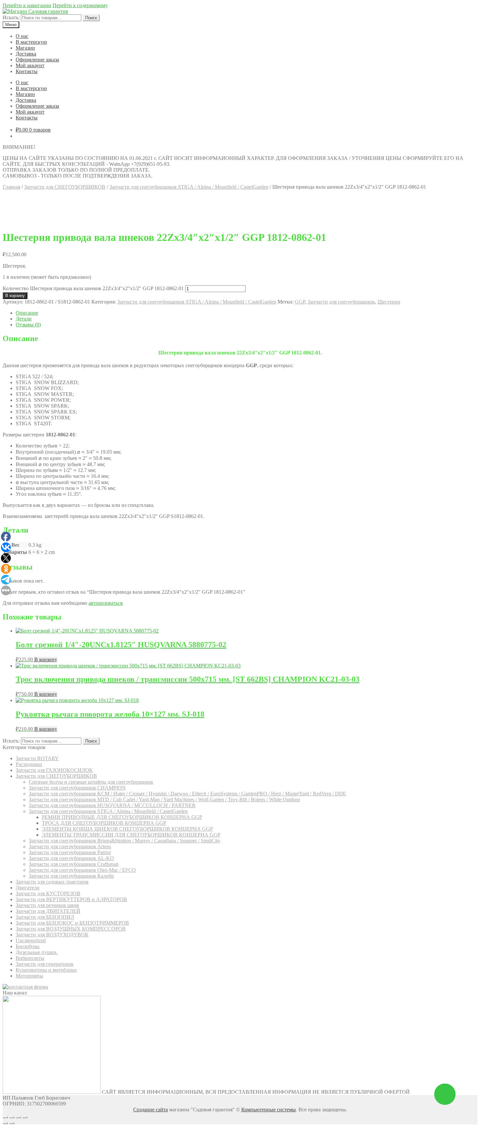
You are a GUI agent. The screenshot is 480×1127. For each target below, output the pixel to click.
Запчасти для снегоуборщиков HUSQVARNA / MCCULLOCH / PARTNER (112, 805)
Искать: (11, 17)
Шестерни (388, 302)
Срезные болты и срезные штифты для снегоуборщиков (91, 782)
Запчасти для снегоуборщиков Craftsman (74, 864)
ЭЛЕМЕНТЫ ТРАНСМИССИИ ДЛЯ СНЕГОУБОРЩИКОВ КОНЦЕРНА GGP (131, 834)
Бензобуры (28, 946)
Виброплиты (30, 958)
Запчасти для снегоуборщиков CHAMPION (77, 787)
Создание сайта (150, 1109)
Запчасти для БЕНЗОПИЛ (45, 917)
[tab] (246, 313)
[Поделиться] (11, 1117)
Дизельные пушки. (37, 952)
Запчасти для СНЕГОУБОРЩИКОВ (64, 187)
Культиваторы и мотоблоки (46, 970)
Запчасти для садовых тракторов (52, 881)
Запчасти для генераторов (44, 964)
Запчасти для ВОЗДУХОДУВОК (52, 934)
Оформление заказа (37, 59)
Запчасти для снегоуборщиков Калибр (71, 876)
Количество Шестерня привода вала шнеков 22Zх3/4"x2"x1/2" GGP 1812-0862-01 (93, 288)
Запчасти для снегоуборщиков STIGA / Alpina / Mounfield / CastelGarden (188, 187)
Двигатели (28, 887)
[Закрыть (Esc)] (5, 1117)
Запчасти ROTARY (37, 758)
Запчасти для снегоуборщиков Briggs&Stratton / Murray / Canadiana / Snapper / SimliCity (124, 840)
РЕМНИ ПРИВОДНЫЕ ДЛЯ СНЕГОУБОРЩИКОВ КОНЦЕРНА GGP (122, 817)
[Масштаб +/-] (24, 1117)
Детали (24, 318)
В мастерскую (31, 42)
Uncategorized (31, 940)
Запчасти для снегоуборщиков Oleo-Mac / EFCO (82, 870)
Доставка (26, 53)
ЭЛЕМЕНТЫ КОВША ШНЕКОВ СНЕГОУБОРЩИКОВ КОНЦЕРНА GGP (127, 829)
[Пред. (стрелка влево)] (5, 1123)
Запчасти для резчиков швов (47, 905)
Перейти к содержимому (80, 5)
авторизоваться (105, 603)
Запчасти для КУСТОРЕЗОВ (48, 893)
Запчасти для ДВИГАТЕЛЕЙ (48, 911)
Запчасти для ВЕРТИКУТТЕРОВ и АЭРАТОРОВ (71, 899)
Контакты (27, 71)
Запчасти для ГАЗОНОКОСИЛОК (54, 770)
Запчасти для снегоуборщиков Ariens (70, 846)
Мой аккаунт (30, 65)
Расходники (29, 764)
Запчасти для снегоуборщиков (341, 302)
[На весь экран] (18, 1117)
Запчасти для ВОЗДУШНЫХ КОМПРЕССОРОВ (71, 928)
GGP (300, 302)
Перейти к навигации (27, 5)
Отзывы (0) (28, 324)
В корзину (15, 295)
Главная (11, 187)
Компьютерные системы (268, 1109)
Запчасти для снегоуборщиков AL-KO (71, 858)
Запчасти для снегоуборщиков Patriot (70, 852)
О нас (22, 36)
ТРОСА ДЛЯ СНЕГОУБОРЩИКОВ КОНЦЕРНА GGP (104, 823)
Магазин (25, 48)
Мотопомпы (29, 975)
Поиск (91, 17)
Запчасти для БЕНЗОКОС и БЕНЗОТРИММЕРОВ (72, 923)
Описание (27, 313)
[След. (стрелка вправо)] (11, 1123)
